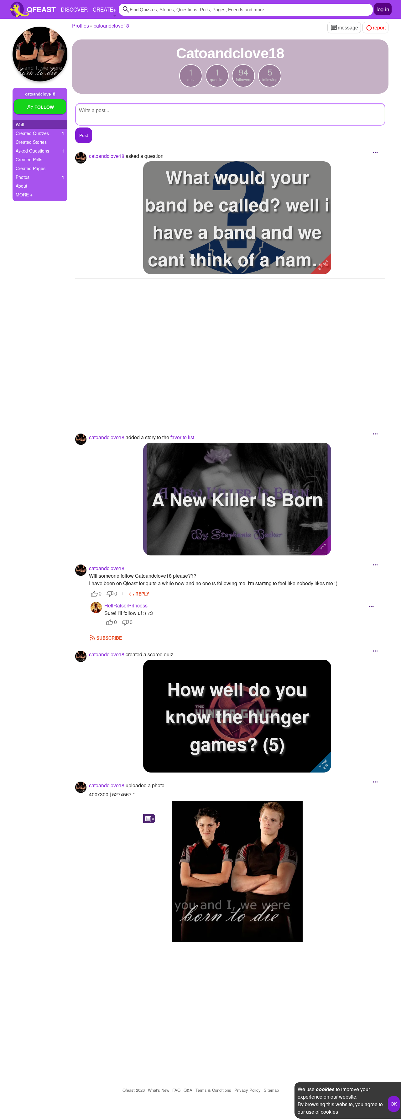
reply (142, 594)
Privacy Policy (247, 1090)
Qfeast (133, 1090)
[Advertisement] (230, 347)
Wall (20, 124)
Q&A (188, 1090)
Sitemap (271, 1090)
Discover (74, 9)
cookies (325, 1089)
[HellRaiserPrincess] (96, 607)
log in (383, 9)
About (21, 186)
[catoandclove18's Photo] (237, 871)
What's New (158, 1090)
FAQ (176, 1090)
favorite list (182, 437)
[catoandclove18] (40, 54)
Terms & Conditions (213, 1090)
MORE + (24, 194)
